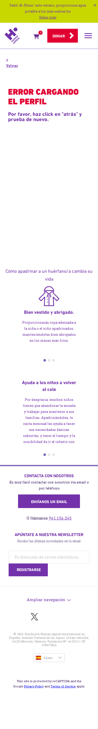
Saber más (47, 17)
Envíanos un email (49, 501)
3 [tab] (53, 360)
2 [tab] (49, 360)
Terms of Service (63, 686)
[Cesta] (36, 37)
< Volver (12, 63)
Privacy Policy (34, 686)
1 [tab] (44, 360)
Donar (59, 36)
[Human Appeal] (17, 35)
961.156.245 (60, 518)
